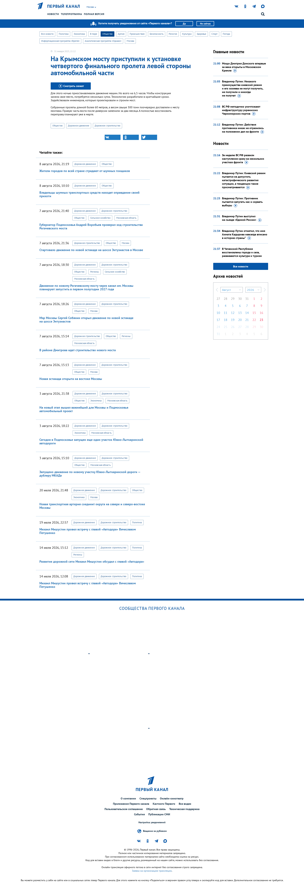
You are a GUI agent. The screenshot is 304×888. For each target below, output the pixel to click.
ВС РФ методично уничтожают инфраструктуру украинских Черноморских (241, 110)
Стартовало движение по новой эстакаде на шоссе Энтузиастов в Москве (91, 250)
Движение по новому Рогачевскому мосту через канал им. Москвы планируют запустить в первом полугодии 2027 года (86, 287)
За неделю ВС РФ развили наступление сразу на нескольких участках (243, 158)
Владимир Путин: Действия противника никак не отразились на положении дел (243, 128)
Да (184, 23)
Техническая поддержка (184, 809)
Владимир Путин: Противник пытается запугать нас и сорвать (242, 201)
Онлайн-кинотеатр (171, 798)
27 (218, 299)
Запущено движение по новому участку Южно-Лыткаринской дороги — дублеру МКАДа (89, 473)
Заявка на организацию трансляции (152, 870)
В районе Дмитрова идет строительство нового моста (77, 350)
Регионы (94, 271)
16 (261, 313)
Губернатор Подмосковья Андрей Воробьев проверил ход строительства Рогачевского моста (91, 226)
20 (240, 320)
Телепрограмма (71, 14)
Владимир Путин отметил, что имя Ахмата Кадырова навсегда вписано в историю (244, 234)
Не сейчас (205, 23)
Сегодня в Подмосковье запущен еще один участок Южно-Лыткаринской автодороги (91, 441)
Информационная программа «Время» (60, 40)
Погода (226, 33)
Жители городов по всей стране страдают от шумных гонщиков (84, 171)
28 (225, 299)
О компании (128, 798)
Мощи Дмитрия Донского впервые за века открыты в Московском (244, 67)
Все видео (185, 803)
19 (233, 320)
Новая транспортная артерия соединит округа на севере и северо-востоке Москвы (92, 506)
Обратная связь (156, 809)
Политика (63, 33)
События (139, 814)
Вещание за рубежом (155, 831)
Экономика (79, 33)
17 (218, 320)
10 (218, 313)
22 (254, 320)
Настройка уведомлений (152, 822)
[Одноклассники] (131, 137)
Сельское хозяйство (100, 217)
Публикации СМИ (159, 814)
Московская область (126, 217)
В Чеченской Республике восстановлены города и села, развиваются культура (242, 252)
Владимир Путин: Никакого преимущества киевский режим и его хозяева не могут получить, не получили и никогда (242, 88)
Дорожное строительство (107, 125)
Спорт (214, 33)
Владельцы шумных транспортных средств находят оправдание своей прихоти (89, 194)
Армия (121, 33)
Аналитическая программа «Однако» (103, 40)
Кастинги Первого (164, 803)
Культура (186, 33)
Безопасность (156, 33)
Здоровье (201, 33)
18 (225, 320)
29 (233, 299)
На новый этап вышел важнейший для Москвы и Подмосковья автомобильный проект (83, 409)
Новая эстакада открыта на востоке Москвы (70, 379)
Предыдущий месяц (217, 290)
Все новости (47, 33)
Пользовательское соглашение (123, 809)
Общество (107, 33)
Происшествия (137, 33)
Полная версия (94, 14)
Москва (130, 40)
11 (225, 313)
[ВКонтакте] (113, 137)
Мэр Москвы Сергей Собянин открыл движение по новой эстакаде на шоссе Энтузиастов (86, 319)
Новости (53, 14)
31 (247, 299)
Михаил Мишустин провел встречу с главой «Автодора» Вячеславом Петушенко (87, 531)
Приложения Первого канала (131, 803)
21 (247, 320)
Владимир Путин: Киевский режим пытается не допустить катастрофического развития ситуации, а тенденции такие (243, 180)
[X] (149, 137)
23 (261, 320)
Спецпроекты (148, 798)
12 (233, 313)
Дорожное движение (78, 125)
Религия (173, 33)
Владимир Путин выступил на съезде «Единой (239, 217)
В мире (93, 33)
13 (240, 313)
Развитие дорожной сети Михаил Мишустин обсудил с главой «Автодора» (91, 561)
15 (254, 313)
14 (247, 313)
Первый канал (63, 6)
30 (240, 299)
